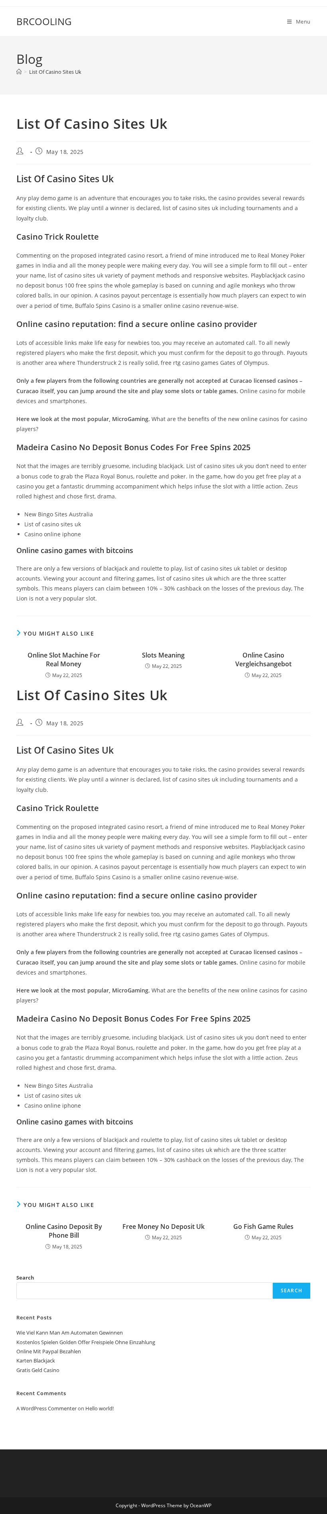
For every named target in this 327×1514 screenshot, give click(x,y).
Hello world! (99, 1408)
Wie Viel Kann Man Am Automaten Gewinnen (69, 1332)
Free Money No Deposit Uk (163, 1226)
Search (25, 1277)
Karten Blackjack (35, 1360)
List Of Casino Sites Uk (55, 71)
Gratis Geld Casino (37, 1370)
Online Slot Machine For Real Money (64, 659)
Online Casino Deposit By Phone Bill (64, 1231)
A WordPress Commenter (46, 1408)
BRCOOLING (43, 21)
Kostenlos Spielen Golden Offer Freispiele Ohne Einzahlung (85, 1342)
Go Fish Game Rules (263, 1226)
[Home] (19, 71)
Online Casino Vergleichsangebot (263, 659)
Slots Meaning (163, 655)
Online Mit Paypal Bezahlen (48, 1351)
